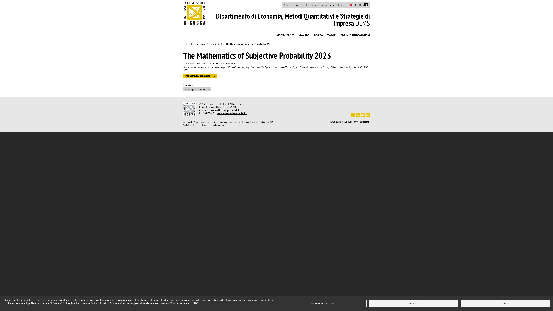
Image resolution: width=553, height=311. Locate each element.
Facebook (353, 115)
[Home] (194, 13)
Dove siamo (335, 122)
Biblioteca (298, 5)
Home (187, 44)
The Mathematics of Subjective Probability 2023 (248, 44)
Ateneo (287, 5)
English (351, 5)
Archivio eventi (215, 44)
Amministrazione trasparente (225, 122)
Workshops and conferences (197, 89)
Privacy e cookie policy (203, 122)
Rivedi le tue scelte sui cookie (322, 303)
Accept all (505, 303)
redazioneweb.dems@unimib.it (232, 113)
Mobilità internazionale (355, 34)
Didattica (304, 34)
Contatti (364, 122)
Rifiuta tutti (414, 303)
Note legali (187, 122)
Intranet (341, 5)
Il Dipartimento (285, 34)
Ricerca (318, 34)
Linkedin (363, 115)
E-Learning (311, 5)
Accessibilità (268, 122)
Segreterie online (327, 5)
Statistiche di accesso (191, 125)
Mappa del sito (351, 122)
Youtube (368, 115)
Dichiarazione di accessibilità (250, 122)
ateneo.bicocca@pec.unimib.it (225, 110)
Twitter (358, 115)
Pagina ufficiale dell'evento (197, 75)
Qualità (331, 34)
